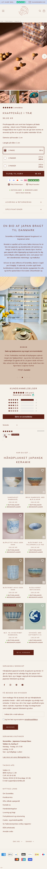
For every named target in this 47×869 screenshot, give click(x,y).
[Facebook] (4, 684)
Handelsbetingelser (10, 809)
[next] (44, 56)
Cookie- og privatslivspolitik (13, 820)
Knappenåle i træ (18, 21)
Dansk (29, 841)
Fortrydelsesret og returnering (14, 816)
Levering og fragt (9, 812)
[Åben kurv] (44, 11)
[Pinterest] (16, 684)
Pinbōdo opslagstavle (9, 21)
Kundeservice (8, 797)
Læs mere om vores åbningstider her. (16, 757)
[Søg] (40, 11)
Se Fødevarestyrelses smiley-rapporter (17, 824)
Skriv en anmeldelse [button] (23, 417)
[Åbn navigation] (3, 11)
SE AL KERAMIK (23, 652)
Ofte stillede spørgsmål (11, 801)
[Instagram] (10, 684)
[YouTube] (22, 684)
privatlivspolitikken (31, 719)
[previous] (2, 56)
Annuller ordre (8, 831)
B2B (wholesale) (9, 828)
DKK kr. (16, 841)
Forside (1, 21)
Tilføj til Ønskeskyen (16, 184)
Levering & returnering (18, 202)
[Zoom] (42, 28)
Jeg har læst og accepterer (21, 719)
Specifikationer (14, 209)
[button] (8, 108)
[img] (8, 431)
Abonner (10, 727)
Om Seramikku (8, 793)
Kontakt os (7, 805)
